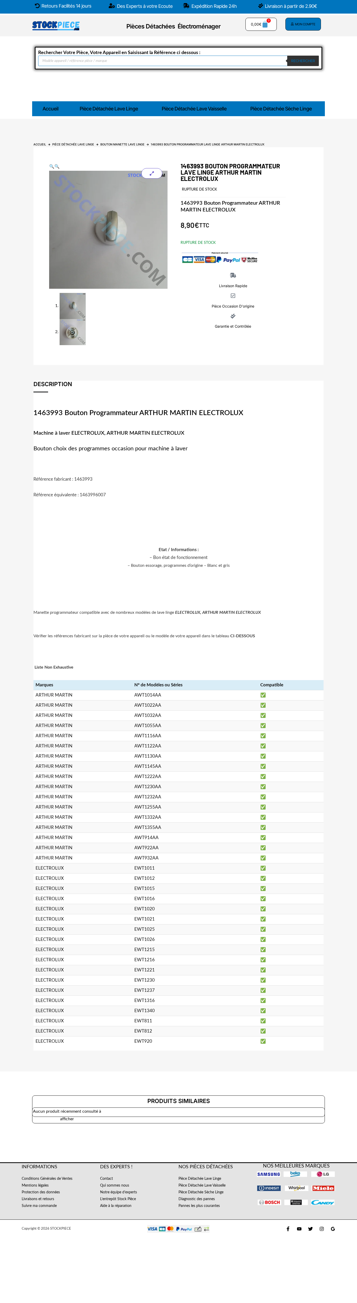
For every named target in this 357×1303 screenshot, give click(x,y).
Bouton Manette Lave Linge (122, 144)
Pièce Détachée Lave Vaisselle (194, 109)
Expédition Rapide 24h (214, 6)
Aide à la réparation (115, 1206)
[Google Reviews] (333, 1229)
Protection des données (41, 1192)
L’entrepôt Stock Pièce (118, 1199)
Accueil (51, 109)
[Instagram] (321, 1229)
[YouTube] (299, 1229)
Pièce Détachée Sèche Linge (281, 109)
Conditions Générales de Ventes (47, 1179)
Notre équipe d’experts (118, 1192)
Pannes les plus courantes (199, 1206)
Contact (106, 1179)
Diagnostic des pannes (197, 1199)
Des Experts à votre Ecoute (144, 6)
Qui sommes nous (114, 1185)
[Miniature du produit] (151, 173)
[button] (110, 108)
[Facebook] (288, 1229)
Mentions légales (35, 1185)
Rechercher (303, 60)
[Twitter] (310, 1229)
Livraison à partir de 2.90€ (291, 6)
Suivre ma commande (39, 1206)
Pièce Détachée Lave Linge (109, 109)
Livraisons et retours (38, 1199)
